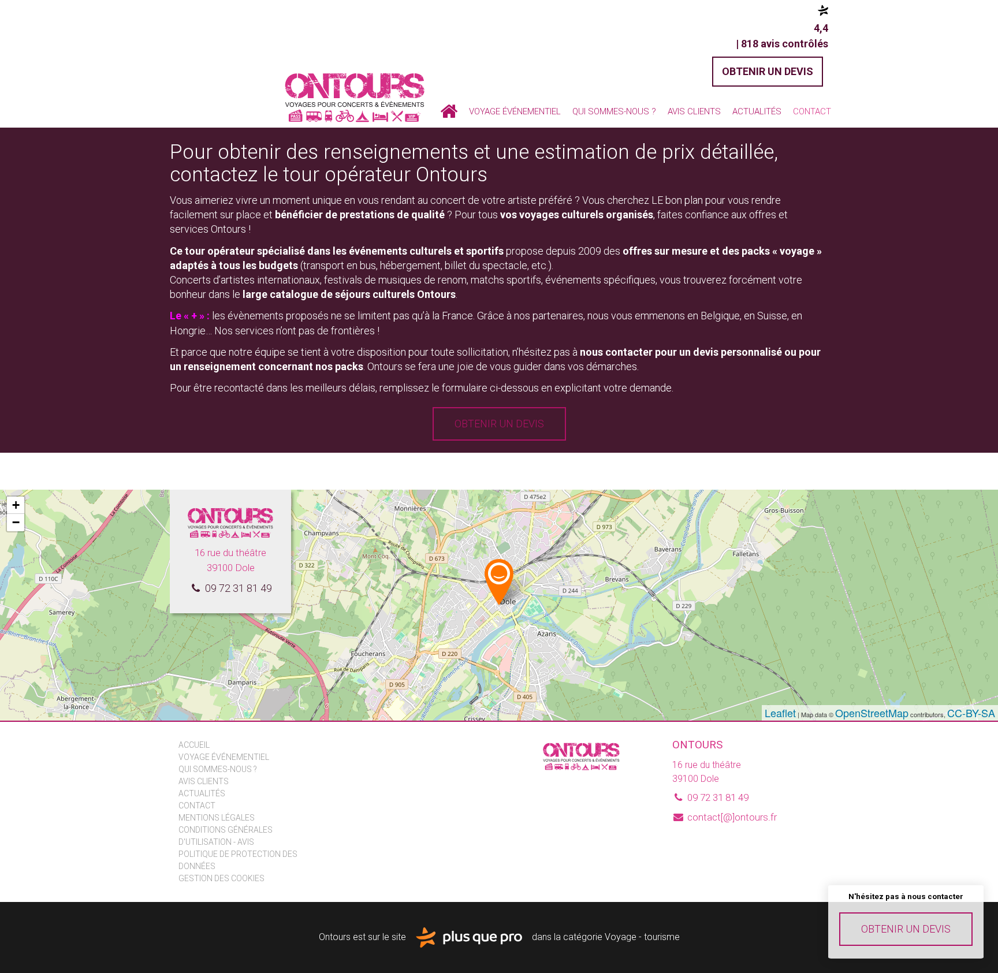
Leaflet (780, 712)
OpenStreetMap (871, 712)
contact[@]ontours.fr (731, 817)
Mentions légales (216, 817)
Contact (812, 111)
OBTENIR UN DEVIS (767, 71)
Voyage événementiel (515, 111)
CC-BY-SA (971, 712)
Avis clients (694, 111)
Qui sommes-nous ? (614, 111)
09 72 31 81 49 (237, 588)
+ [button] (16, 505)
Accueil (448, 111)
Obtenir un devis (906, 929)
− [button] (16, 522)
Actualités (756, 111)
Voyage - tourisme (642, 936)
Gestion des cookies (221, 878)
